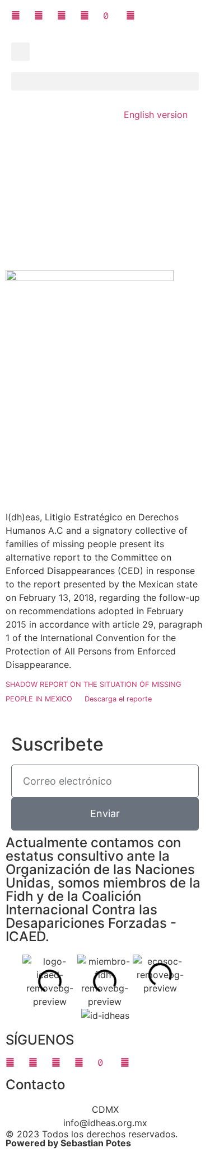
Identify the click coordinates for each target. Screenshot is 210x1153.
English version (156, 114)
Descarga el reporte (118, 699)
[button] (20, 51)
